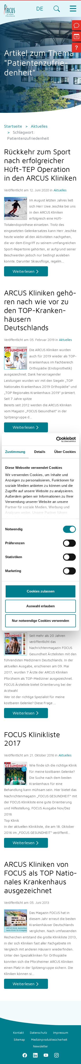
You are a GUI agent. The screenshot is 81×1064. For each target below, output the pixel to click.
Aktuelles (60, 190)
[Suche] (56, 8)
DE (39, 8)
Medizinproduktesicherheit (49, 1039)
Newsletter (40, 1046)
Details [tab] (39, 452)
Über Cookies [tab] (65, 452)
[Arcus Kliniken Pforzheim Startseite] (9, 10)
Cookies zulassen (40, 591)
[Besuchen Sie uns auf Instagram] (56, 1055)
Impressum (60, 1032)
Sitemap (19, 1039)
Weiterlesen (23, 271)
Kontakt (18, 1032)
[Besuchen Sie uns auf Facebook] (24, 1055)
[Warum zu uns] (76, 47)
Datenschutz (38, 1032)
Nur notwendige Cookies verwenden (40, 621)
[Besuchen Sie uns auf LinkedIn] (35, 1055)
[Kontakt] (76, 25)
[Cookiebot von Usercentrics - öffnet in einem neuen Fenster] (57, 439)
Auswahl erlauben (40, 606)
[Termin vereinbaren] (76, 36)
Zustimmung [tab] (15, 452)
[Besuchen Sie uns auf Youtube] (45, 1055)
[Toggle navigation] (73, 8)
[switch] (69, 543)
